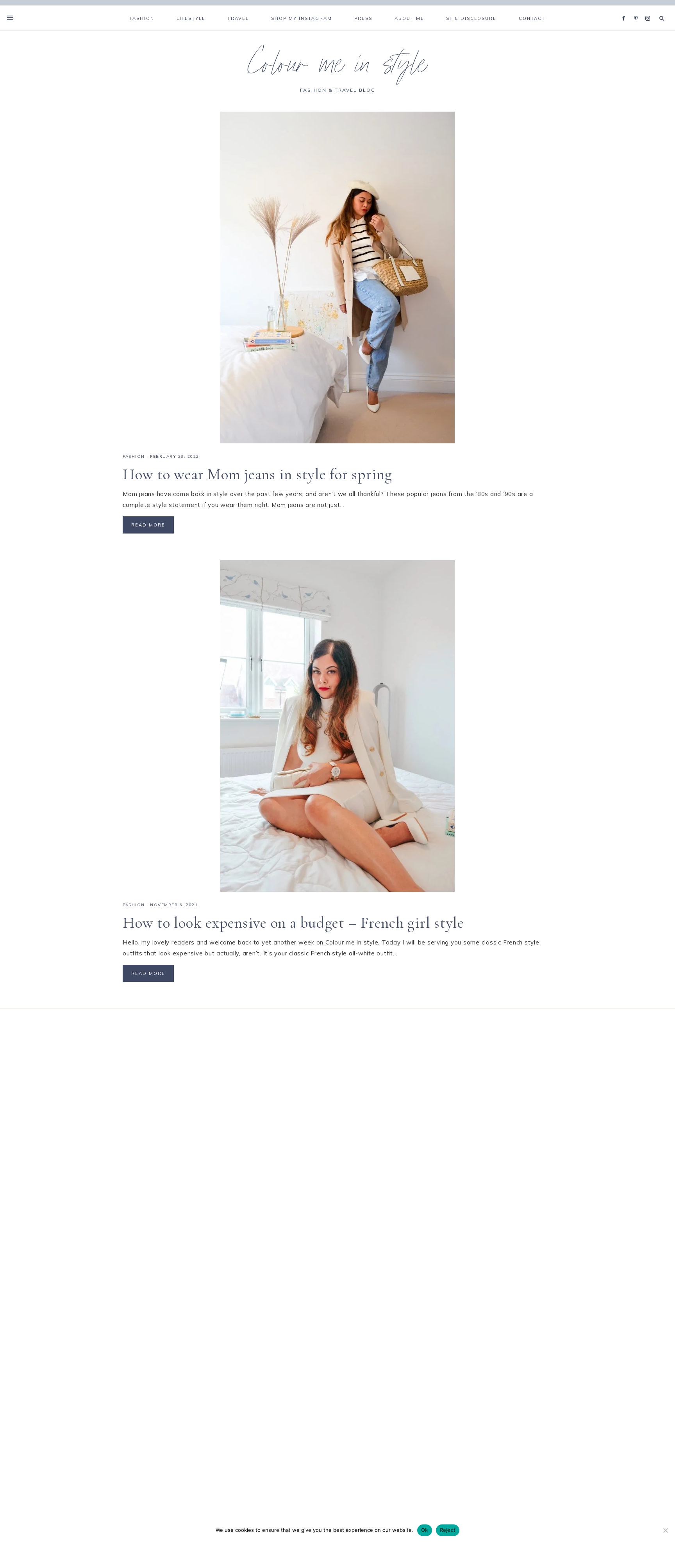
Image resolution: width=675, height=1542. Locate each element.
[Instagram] (649, 8)
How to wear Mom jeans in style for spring (257, 474)
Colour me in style (337, 67)
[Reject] (665, 1530)
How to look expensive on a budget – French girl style (293, 922)
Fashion (134, 456)
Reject (448, 1530)
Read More (148, 525)
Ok (424, 1530)
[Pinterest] (638, 8)
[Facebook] (626, 8)
